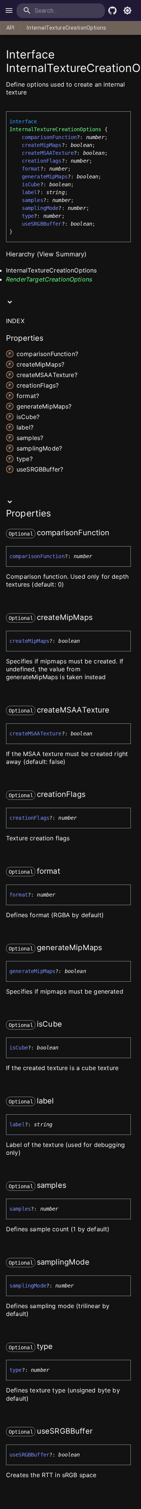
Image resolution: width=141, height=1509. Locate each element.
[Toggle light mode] (127, 10)
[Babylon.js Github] (112, 10)
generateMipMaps (45, 177)
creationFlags (42, 161)
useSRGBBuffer (42, 224)
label (29, 192)
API (10, 28)
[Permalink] (115, 533)
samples (32, 200)
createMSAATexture (48, 153)
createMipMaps (42, 145)
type (28, 216)
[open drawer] (9, 10)
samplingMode (40, 208)
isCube (31, 184)
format (31, 169)
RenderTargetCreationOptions (49, 279)
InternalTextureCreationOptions (66, 28)
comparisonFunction (49, 137)
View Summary (62, 254)
